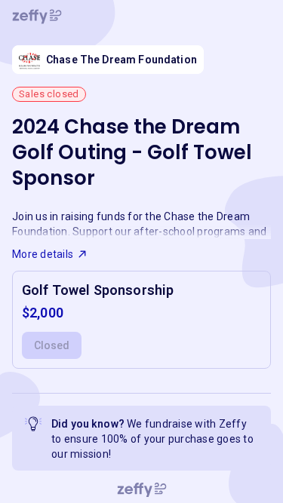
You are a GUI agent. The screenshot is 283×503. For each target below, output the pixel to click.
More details (42, 254)
